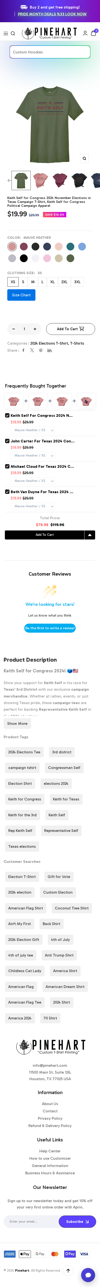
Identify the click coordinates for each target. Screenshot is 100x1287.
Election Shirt (20, 783)
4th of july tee (20, 955)
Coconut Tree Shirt (72, 908)
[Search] (12, 33)
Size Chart (21, 295)
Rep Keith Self (20, 830)
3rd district (61, 752)
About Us (50, 1103)
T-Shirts (77, 343)
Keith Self (57, 815)
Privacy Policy (50, 1118)
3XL (77, 281)
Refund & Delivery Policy (50, 1125)
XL (52, 281)
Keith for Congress (24, 799)
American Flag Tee (24, 1002)
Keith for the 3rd (22, 815)
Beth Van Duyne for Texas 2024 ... (42, 491)
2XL (64, 281)
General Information (50, 1165)
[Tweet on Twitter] (32, 350)
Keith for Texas (66, 799)
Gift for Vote (59, 876)
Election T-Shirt (22, 876)
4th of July (60, 939)
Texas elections (22, 846)
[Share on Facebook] (23, 350)
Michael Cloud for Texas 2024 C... (42, 466)
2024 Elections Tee (24, 752)
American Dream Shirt (65, 986)
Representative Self (61, 830)
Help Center (50, 1151)
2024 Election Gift (23, 939)
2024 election (19, 892)
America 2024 (20, 1018)
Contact (50, 1111)
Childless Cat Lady (24, 970)
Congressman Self (64, 767)
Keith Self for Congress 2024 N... (42, 415)
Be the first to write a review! (50, 628)
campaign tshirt (22, 767)
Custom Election (58, 892)
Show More (17, 723)
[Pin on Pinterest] (41, 350)
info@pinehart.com (50, 1065)
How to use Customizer (50, 1158)
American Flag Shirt (25, 908)
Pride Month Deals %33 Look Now (52, 14)
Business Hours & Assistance (50, 1173)
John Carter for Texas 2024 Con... (43, 441)
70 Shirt (50, 1018)
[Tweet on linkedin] (49, 350)
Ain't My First (19, 923)
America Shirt (65, 970)
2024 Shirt (61, 1002)
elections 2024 (56, 783)
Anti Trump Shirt (59, 955)
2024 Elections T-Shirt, (50, 343)
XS (13, 281)
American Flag (21, 986)
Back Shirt (51, 923)
